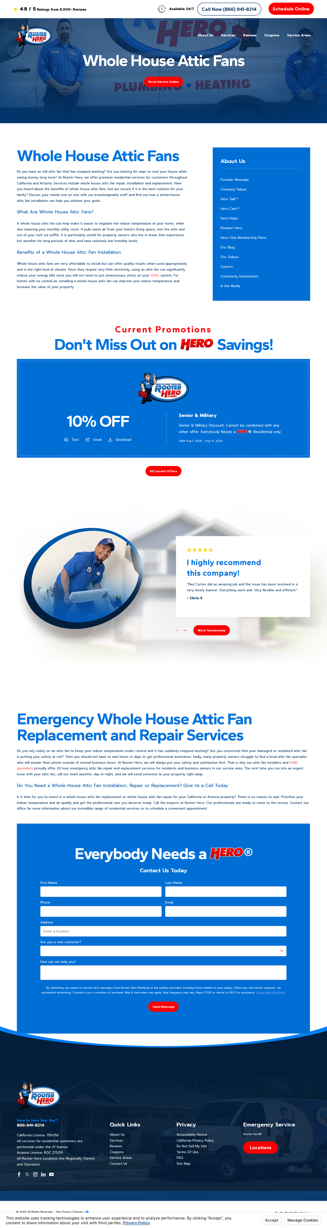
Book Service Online (163, 82)
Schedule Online (291, 9)
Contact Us (118, 1163)
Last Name (173, 883)
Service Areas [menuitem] (299, 35)
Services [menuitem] (228, 35)
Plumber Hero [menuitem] (231, 228)
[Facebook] (19, 1174)
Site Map (183, 1163)
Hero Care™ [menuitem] (229, 208)
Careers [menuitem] (226, 266)
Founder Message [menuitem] (234, 179)
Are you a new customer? (60, 942)
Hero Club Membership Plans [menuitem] (243, 237)
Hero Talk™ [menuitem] (229, 199)
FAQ (180, 1157)
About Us (117, 1134)
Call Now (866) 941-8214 (229, 9)
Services (116, 1140)
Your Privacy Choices (70, 1212)
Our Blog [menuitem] (227, 247)
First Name (48, 883)
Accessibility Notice (192, 1134)
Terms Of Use (188, 1152)
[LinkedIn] (43, 1174)
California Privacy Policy (195, 1140)
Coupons (117, 1152)
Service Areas (121, 1157)
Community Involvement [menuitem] (239, 276)
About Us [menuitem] (205, 35)
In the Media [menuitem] (230, 286)
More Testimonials (212, 630)
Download (123, 439)
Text (75, 439)
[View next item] (184, 630)
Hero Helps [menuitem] (229, 218)
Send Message (163, 1007)
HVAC (154, 275)
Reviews (116, 1146)
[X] (27, 1174)
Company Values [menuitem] (233, 189)
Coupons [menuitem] (271, 35)
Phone (45, 902)
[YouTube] (51, 1174)
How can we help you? (58, 962)
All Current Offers (163, 471)
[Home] (34, 35)
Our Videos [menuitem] (229, 257)
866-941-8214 (30, 1125)
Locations (260, 1147)
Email (97, 439)
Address (46, 922)
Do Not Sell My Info (192, 1146)
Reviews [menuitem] (250, 35)
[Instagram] (35, 1174)
